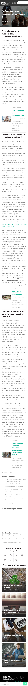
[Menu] (4, 3)
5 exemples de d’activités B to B (11, 542)
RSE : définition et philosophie (14, 486)
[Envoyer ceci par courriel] (5, 555)
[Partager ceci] (11, 555)
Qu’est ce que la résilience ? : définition (14, 586)
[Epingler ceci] (5, 560)
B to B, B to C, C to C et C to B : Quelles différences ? (14, 611)
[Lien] (8, 3)
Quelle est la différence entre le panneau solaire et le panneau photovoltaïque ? (14, 501)
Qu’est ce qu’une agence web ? (11, 535)
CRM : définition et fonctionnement (15, 484)
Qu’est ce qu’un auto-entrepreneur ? (13, 539)
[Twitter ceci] (16, 555)
